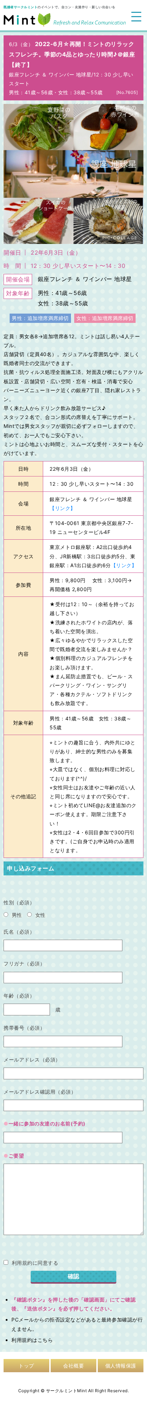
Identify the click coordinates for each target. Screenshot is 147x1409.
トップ (26, 1366)
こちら (45, 1340)
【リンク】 (63, 508)
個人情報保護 (120, 1366)
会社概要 (73, 1366)
